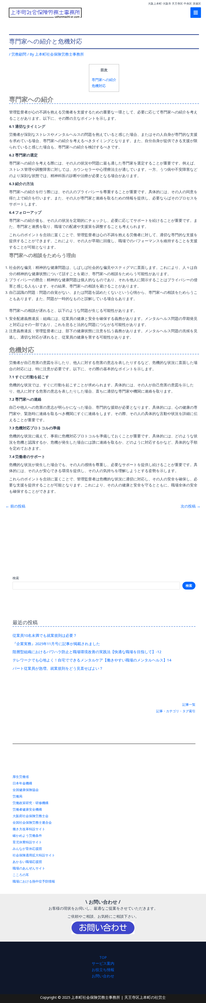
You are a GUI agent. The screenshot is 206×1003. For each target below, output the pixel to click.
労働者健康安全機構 (27, 809)
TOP (103, 957)
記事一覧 (188, 704)
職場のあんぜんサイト (29, 868)
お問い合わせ (103, 975)
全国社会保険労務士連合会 (32, 822)
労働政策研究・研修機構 (30, 803)
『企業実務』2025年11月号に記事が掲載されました (56, 643)
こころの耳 (21, 874)
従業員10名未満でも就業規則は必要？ (45, 635)
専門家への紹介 (104, 79)
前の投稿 (15, 506)
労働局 (17, 796)
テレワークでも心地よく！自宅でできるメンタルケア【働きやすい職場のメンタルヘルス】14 (92, 659)
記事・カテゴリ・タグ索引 (175, 711)
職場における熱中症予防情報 (34, 881)
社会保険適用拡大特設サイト (34, 855)
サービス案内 (103, 963)
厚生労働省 (21, 776)
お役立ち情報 (103, 969)
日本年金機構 (22, 783)
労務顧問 (18, 54)
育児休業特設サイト (27, 842)
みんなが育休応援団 (27, 848)
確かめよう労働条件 (27, 835)
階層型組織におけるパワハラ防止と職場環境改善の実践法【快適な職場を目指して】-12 (87, 651)
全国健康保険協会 (26, 789)
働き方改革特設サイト (29, 829)
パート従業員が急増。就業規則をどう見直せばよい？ (58, 668)
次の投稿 (190, 506)
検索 (16, 578)
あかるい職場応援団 (27, 861)
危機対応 (99, 85)
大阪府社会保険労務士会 (30, 816)
